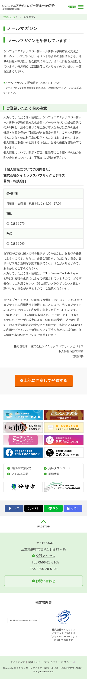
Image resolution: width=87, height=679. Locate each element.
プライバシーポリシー (58, 662)
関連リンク (34, 662)
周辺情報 (53, 474)
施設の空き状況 (21, 468)
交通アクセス (45, 556)
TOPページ (9, 17)
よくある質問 (20, 474)
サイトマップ (18, 662)
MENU (72, 6)
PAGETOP (43, 526)
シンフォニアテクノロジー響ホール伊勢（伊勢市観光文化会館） (31, 7)
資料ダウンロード (59, 468)
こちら (56, 82)
